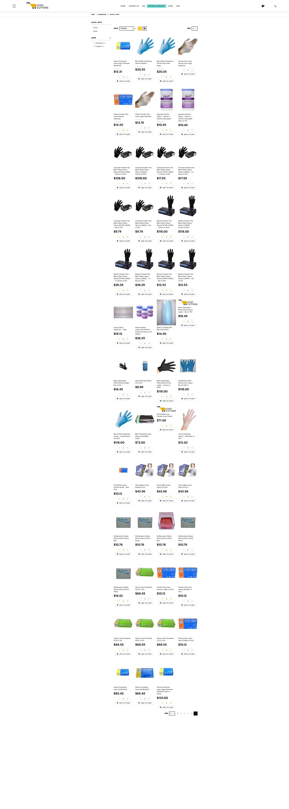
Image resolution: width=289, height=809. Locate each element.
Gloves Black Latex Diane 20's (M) (163, 486)
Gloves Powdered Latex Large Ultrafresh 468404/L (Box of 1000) (165, 690)
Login (170, 6)
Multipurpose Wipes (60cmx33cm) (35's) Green (142, 538)
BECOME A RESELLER (156, 6)
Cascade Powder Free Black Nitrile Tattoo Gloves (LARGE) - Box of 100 (143, 224)
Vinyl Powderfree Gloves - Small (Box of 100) (186, 436)
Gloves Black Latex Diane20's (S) (142, 486)
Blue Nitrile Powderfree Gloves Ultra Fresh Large (165, 63)
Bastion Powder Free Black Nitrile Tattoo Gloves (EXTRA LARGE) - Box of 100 (165, 277)
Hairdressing (102, 14)
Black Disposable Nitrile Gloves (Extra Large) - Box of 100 (185, 309)
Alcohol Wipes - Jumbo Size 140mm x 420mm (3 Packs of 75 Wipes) (143, 330)
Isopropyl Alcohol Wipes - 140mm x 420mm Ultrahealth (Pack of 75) (185, 117)
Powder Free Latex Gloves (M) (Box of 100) (185, 589)
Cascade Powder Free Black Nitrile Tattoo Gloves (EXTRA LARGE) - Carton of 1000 (122, 171)
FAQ (143, 6)
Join (178, 6)
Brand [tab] (93, 38)
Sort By (116, 28)
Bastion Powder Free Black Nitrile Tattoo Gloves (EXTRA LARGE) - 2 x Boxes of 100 (122, 277)
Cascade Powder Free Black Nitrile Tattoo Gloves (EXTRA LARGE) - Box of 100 (122, 224)
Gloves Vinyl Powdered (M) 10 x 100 (143, 639)
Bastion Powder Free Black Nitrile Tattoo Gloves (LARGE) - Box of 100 (186, 277)
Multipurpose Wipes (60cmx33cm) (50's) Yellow (121, 589)
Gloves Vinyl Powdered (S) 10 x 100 (122, 639)
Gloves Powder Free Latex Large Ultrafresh (143, 115)
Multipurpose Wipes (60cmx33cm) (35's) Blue (121, 538)
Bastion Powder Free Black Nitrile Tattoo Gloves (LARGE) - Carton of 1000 (185, 224)
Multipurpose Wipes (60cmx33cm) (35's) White (185, 538)
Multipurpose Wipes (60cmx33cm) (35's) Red (164, 538)
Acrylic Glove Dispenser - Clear (120, 328)
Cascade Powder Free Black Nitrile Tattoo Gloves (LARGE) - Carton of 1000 (143, 171)
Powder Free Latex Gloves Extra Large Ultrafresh (185, 63)
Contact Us (134, 6)
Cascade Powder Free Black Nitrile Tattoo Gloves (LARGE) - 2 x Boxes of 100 (186, 171)
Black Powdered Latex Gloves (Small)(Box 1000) (143, 436)
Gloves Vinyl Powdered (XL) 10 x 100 (143, 588)
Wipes (95, 31)
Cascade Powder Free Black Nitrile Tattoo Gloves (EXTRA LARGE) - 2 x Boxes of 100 (165, 171)
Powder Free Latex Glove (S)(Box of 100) (186, 639)
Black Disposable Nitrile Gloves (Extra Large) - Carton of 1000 (164, 384)
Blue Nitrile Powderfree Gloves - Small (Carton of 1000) (122, 436)
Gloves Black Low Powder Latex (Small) (164, 415)
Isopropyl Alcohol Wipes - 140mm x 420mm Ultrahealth (164, 116)
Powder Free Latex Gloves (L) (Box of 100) (165, 588)
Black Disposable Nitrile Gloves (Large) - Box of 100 (122, 383)
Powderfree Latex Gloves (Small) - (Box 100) (121, 487)
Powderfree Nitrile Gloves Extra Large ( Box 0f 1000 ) (185, 383)
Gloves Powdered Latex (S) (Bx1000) (120, 688)
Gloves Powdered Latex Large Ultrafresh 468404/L (122, 63)
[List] (145, 28)
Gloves (95, 28)
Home (123, 6)
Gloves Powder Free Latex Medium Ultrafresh (121, 116)
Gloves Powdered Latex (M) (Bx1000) (142, 688)
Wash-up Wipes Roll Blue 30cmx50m (164, 328)
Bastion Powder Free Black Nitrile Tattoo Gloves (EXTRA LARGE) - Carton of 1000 (165, 224)
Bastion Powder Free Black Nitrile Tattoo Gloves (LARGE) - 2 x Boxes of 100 (143, 277)
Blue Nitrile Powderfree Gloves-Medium (143, 62)
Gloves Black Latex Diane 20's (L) (185, 486)
